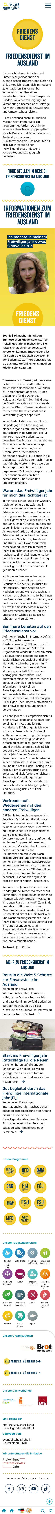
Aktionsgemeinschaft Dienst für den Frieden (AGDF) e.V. (25, 1401)
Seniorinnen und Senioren (45, 1305)
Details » (37, 1013)
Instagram (21, 1488)
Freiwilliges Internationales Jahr (17, 1464)
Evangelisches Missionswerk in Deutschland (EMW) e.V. (42, 1401)
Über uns (43, 1478)
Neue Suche (42, 1511)
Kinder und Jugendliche (45, 1262)
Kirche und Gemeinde (7, 1283)
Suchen (27, 189)
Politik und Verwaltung (20, 1304)
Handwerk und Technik (33, 1262)
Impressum (13, 1478)
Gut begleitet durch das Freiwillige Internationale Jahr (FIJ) (25, 1093)
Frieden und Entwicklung (7, 1264)
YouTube (33, 1488)
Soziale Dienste (20, 1325)
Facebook (9, 1488)
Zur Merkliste (50, 1511)
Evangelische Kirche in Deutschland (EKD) (16, 1441)
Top (49, 1501)
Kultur (20, 1282)
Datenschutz (29, 1478)
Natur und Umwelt (7, 1304)
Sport (32, 1324)
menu (48, 5)
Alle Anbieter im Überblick (21, 1361)
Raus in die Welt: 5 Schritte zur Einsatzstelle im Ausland (27, 980)
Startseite (4, 1511)
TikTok (45, 1488)
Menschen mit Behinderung (45, 1285)
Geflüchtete (20, 1261)
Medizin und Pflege (32, 1283)
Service (7, 1324)
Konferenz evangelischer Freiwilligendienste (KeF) (18, 1426)
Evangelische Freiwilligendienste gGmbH (8, 1401)
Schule (32, 1303)
